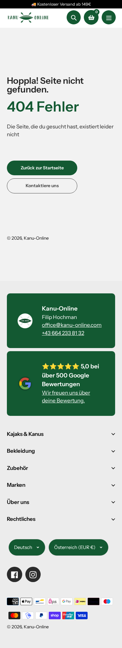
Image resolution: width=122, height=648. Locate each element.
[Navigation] (109, 17)
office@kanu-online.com (72, 325)
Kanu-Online (36, 238)
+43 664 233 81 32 (63, 333)
